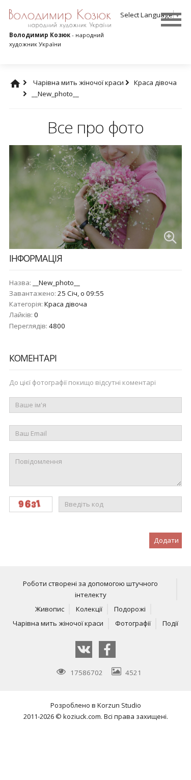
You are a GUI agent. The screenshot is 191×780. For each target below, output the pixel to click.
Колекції (89, 609)
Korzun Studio (119, 705)
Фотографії (133, 623)
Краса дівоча (65, 304)
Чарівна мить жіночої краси (79, 82)
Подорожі (130, 609)
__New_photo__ (55, 93)
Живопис (49, 609)
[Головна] (25, 82)
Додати (166, 540)
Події (170, 623)
